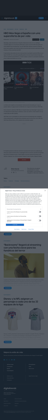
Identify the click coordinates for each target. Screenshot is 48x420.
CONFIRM (15, 224)
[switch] (39, 212)
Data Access (24, 229)
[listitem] (24, 209)
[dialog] (24, 210)
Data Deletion (17, 229)
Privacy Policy (31, 229)
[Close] (45, 191)
